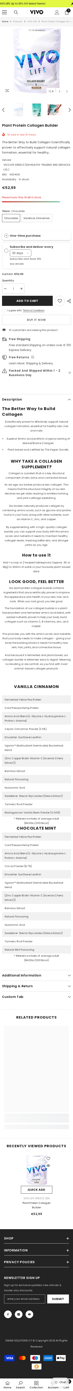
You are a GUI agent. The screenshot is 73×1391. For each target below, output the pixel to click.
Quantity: (8, 280)
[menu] (4, 12)
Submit (58, 1299)
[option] (36, 61)
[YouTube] (29, 1314)
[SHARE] (68, 301)
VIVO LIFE (32, 21)
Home (5, 21)
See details (17, 263)
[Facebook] (8, 1314)
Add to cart (27, 301)
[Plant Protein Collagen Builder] (36, 1170)
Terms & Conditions (33, 310)
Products (18, 21)
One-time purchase (25, 236)
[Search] (16, 12)
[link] (36, 1120)
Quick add (36, 1190)
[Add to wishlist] (60, 301)
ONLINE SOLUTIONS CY (19, 1340)
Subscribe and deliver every (32, 247)
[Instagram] (19, 1314)
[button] (59, 91)
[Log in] (57, 12)
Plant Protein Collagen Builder (36, 1205)
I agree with (14, 310)
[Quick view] (48, 1166)
